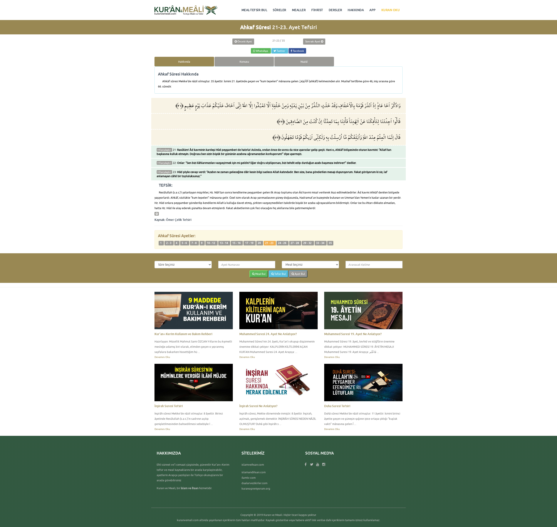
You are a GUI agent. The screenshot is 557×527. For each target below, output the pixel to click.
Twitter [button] (281, 50)
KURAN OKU (390, 10)
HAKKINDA (356, 10)
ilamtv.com (249, 477)
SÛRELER (279, 10)
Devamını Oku (162, 357)
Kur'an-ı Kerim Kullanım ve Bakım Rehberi (183, 334)
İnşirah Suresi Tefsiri (168, 406)
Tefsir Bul (280, 273)
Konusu (244, 61)
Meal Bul (260, 273)
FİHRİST (317, 10)
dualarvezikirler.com (254, 483)
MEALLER (299, 10)
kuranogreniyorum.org (256, 488)
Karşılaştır (165, 149)
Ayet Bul (299, 273)
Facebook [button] (298, 50)
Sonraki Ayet (313, 41)
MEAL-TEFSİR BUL (254, 10)
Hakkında (184, 61)
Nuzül (304, 61)
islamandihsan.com (254, 472)
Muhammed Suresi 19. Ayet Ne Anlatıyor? (353, 334)
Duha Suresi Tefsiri (337, 406)
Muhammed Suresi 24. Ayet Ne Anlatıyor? (268, 334)
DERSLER (335, 10)
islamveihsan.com (253, 464)
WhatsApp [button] (262, 50)
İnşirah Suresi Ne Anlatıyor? (258, 406)
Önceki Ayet (244, 41)
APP (372, 10)
